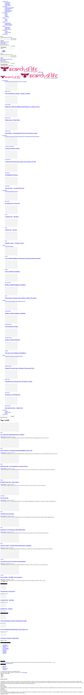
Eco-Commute (7, 2)
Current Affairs (7, 104)
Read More (54, 662)
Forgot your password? (4, 41)
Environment (7, 3)
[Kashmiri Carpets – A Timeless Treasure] (11, 239)
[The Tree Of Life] (9, 494)
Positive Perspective (8, 25)
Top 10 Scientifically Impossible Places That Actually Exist (14, 629)
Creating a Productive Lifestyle (12, 148)
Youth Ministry (7, 11)
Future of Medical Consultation (12, 271)
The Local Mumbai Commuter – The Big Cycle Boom (17, 93)
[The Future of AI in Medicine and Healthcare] (11, 349)
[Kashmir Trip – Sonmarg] (11, 226)
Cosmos (6, 13)
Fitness (6, 18)
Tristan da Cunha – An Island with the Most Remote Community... (16, 545)
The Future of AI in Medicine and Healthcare (15, 353)
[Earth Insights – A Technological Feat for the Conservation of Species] (11, 129)
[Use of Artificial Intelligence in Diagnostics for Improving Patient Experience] (11, 255)
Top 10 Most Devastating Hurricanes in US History (12, 434)
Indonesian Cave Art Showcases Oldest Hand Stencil (12, 529)
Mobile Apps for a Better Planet (12, 120)
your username (13, 38)
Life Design (5, 6)
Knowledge (5, 12)
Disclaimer (5, 666)
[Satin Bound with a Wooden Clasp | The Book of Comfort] (11, 378)
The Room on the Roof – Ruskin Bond (9, 638)
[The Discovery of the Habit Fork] (11, 391)
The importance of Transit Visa (12, 203)
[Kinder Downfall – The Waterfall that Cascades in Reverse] (9, 463)
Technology (7, 16)
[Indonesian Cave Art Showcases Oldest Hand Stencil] (9, 526)
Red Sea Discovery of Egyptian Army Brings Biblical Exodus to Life (16, 450)
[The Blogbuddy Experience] (11, 171)
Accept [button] (21, 672)
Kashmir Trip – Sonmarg (11, 229)
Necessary (4, 685)
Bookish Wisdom (8, 29)
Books (4, 26)
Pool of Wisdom (8, 32)
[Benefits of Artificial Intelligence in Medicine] (11, 281)
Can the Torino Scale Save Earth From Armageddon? (13, 561)
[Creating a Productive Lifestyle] (11, 145)
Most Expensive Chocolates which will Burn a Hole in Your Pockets (20, 298)
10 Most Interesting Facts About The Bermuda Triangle (13, 620)
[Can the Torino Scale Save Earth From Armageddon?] (9, 558)
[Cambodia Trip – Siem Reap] (11, 213)
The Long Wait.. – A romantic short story (14, 188)
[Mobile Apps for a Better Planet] (11, 116)
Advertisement (5, 668)
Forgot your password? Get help (6, 59)
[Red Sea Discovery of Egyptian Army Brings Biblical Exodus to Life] (9, 447)
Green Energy (7, 4)
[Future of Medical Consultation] (11, 268)
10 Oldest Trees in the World (7, 513)
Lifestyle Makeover (8, 8)
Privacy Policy (3, 42)
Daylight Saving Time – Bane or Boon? (9, 482)
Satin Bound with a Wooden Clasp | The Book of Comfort (18, 381)
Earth (6, 14)
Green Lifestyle (8, 5)
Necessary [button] (2, 684)
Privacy (4, 667)
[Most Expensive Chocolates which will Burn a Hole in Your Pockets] (11, 294)
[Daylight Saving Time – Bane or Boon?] (9, 478)
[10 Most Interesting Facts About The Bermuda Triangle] (3, 618)
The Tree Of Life (4, 498)
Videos (6, 33)
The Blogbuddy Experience (11, 175)
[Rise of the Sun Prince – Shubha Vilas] (11, 404)
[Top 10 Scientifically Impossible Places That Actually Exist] (3, 627)
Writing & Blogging (8, 10)
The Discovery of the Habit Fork (12, 394)
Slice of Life (7, 9)
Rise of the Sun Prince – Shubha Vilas (14, 408)
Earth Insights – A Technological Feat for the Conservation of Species (21, 133)
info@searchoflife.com (9, 663)
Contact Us (4, 50)
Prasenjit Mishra (3, 436)
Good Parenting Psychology (11, 326)
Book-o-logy (7, 28)
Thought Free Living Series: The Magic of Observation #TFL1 (19, 368)
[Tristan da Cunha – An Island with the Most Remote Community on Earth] (9, 542)
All (5, 81)
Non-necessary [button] (3, 689)
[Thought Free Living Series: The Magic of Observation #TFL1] (11, 365)
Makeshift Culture (8, 24)
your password (13, 39)
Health (4, 17)
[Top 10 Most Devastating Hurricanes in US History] (9, 431)
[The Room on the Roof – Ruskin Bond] (3, 635)
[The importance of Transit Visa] (11, 200)
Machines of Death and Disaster (12, 339)
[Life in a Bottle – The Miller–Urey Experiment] (9, 574)
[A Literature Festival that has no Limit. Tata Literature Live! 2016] (11, 158)
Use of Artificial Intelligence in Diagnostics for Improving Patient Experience (23, 258)
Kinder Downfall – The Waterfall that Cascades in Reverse (14, 466)
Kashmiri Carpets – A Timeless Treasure (14, 243)
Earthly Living (5, 1)
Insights (6, 20)
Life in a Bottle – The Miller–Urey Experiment (11, 577)
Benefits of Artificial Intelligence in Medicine (15, 284)
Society (4, 21)
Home (1, 417)
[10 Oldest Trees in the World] (9, 510)
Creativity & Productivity (9, 7)
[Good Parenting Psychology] (11, 323)
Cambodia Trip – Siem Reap (12, 216)
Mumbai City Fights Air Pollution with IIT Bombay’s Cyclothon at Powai (22, 106)
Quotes (6, 31)
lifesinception (2, 547)
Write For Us (5, 34)
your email (13, 46)
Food (6, 19)
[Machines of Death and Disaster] (11, 336)
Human (6, 15)
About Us (4, 50)
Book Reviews (7, 27)
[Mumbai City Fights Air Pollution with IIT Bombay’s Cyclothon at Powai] (11, 103)
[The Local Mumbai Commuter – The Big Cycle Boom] (11, 90)
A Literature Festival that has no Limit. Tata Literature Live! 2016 (20, 161)
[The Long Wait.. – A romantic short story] (11, 184)
